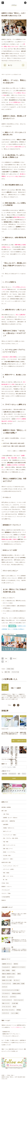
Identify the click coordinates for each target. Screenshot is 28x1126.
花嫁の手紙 (4, 773)
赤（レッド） (5, 996)
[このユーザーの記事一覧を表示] (5, 687)
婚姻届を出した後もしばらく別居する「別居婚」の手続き (19, 914)
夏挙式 (19, 973)
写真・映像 (5, 841)
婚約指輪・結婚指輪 (6, 807)
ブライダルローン (6, 993)
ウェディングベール (6, 983)
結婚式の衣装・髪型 (6, 862)
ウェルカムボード (6, 967)
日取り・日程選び (6, 970)
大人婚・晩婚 (15, 1003)
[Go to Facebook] (14, 705)
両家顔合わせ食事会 (16, 993)
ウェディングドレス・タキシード (10, 865)
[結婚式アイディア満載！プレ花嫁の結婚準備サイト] (14, 5)
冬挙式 (13, 970)
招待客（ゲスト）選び (7, 980)
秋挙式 (3, 977)
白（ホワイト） (10, 977)
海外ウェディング (7, 831)
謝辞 (19, 773)
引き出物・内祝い (7, 855)
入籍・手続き (6, 814)
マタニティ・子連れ (6, 893)
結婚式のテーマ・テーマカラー (18, 967)
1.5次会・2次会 (10, 668)
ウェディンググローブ (7, 1000)
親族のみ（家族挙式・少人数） (8, 973)
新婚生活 (4, 900)
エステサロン (13, 996)
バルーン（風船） (15, 1013)
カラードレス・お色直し (8, 869)
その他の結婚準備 (6, 896)
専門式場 (18, 1009)
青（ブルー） (17, 980)
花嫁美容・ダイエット (7, 963)
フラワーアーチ (5, 1013)
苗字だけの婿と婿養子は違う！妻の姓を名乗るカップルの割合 (19, 923)
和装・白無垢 (6, 872)
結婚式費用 (5, 824)
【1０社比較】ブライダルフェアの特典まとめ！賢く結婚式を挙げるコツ (10, 733)
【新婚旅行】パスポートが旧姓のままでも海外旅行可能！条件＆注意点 (19, 950)
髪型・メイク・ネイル (8, 876)
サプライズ (4, 986)
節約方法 (16, 963)
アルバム (24, 773)
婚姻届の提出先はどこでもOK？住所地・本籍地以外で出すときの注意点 (19, 941)
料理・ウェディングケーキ (9, 845)
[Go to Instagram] (18, 705)
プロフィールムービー (18, 1000)
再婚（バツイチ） (6, 1003)
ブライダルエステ (12, 773)
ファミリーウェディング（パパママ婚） (10, 990)
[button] (23, 65)
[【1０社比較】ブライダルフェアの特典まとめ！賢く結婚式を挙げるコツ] (10, 721)
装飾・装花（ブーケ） (8, 848)
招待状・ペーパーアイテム (9, 852)
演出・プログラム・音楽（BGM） (11, 838)
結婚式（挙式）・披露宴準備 (8, 821)
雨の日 (14, 1006)
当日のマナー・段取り (8, 859)
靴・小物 (5, 879)
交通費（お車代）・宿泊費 (18, 983)
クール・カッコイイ (6, 1006)
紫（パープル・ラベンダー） (8, 1009)
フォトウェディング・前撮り (9, 834)
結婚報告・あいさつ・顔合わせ (10, 817)
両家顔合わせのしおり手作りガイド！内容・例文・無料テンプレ (19, 932)
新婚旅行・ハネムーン (7, 886)
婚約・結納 (4, 810)
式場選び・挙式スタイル (8, 828)
